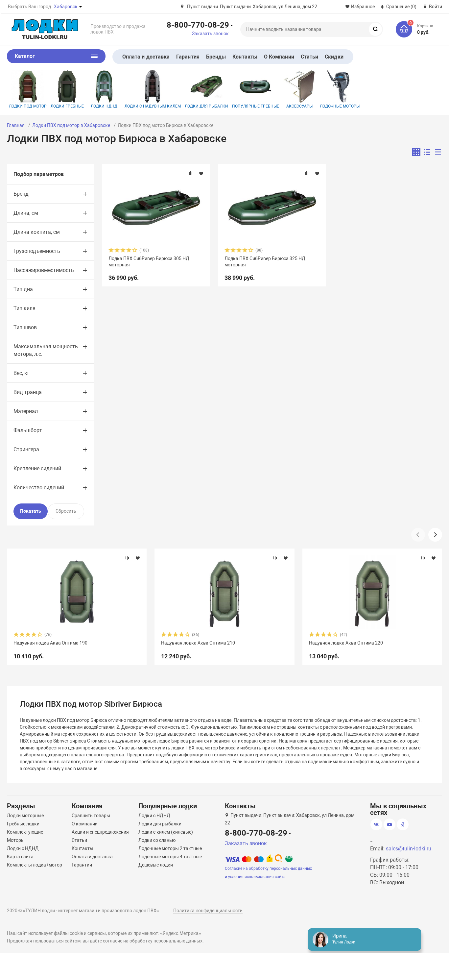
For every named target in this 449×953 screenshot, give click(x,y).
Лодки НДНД (104, 106)
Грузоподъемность (36, 251)
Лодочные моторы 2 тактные (170, 848)
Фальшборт (27, 430)
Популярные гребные (255, 106)
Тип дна (23, 289)
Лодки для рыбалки (206, 106)
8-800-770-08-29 (198, 24)
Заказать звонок (210, 33)
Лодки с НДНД (23, 848)
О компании (85, 823)
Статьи (309, 57)
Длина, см (25, 213)
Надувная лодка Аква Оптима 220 (346, 643)
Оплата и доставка (146, 57)
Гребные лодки (23, 823)
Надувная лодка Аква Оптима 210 (198, 643)
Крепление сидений (37, 468)
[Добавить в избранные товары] (201, 173)
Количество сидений (38, 487)
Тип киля (24, 308)
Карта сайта (20, 856)
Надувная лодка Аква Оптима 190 (50, 643)
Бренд (21, 194)
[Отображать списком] (427, 152)
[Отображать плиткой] (416, 152)
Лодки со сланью (157, 840)
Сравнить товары (91, 815)
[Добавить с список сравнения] (190, 173)
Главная (16, 125)
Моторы (16, 840)
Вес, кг (21, 373)
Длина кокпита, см (36, 232)
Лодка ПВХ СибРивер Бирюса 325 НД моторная (265, 261)
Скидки (334, 57)
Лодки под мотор (28, 106)
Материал (25, 411)
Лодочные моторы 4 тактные (170, 856)
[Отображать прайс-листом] (438, 152)
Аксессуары (299, 106)
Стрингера (26, 449)
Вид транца (27, 392)
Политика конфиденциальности (208, 910)
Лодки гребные (67, 106)
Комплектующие (25, 832)
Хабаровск (66, 6)
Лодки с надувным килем (153, 106)
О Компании (279, 57)
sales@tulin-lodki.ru (408, 848)
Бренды (216, 57)
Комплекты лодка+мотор (34, 864)
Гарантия (188, 57)
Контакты (244, 57)
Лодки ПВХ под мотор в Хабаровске (71, 125)
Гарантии (82, 864)
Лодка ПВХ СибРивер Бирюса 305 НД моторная (148, 261)
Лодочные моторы (340, 106)
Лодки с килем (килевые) (165, 832)
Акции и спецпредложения (100, 832)
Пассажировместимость (43, 270)
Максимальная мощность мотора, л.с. (45, 350)
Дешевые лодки (155, 864)
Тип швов (25, 327)
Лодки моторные (25, 815)
